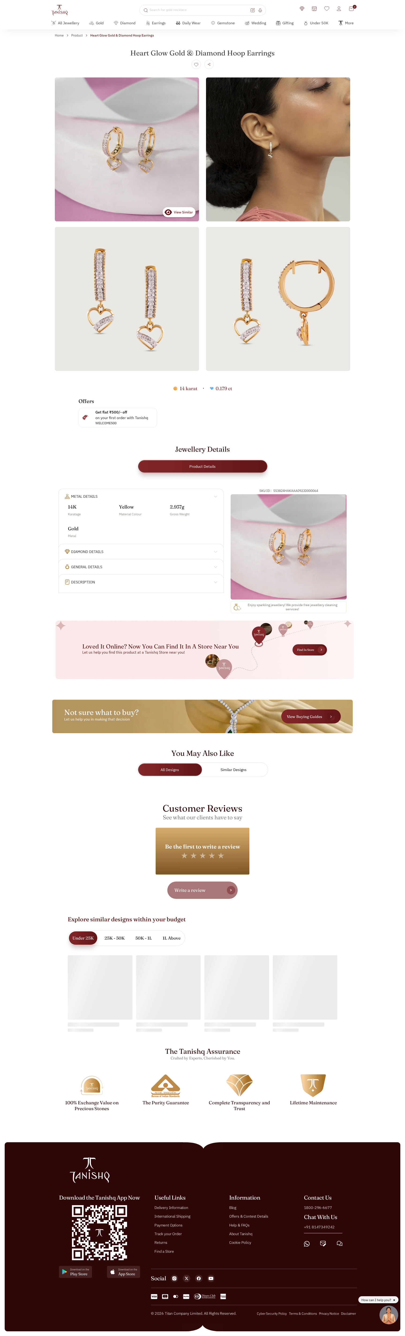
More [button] (349, 23)
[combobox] (199, 10)
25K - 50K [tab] (115, 938)
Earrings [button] (159, 23)
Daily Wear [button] (191, 23)
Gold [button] (100, 23)
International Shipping (172, 1216)
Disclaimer (348, 1313)
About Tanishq (240, 1233)
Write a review (190, 890)
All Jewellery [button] (68, 23)
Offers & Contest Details (248, 1216)
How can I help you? (376, 1300)
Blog (232, 1207)
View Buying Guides (304, 716)
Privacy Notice (329, 1313)
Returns (160, 1242)
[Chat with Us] (339, 1244)
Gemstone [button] (226, 23)
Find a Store (164, 1251)
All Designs (170, 769)
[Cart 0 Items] (351, 8)
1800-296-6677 (318, 1207)
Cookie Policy (240, 1242)
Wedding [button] (258, 23)
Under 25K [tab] (83, 938)
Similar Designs (234, 769)
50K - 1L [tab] (143, 938)
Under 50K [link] (319, 23)
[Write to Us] (323, 1244)
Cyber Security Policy (272, 1313)
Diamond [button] (127, 23)
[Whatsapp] (307, 1244)
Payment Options (168, 1225)
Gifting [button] (287, 23)
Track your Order (168, 1233)
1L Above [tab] (171, 938)
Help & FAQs (239, 1225)
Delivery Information (171, 1207)
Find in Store (305, 650)
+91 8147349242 (319, 1227)
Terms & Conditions (303, 1313)
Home (59, 35)
